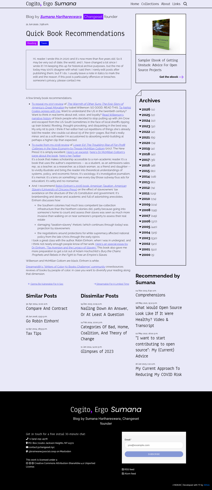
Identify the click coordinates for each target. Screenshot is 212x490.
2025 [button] (148, 115)
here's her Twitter (69, 155)
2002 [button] (149, 243)
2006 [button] (149, 221)
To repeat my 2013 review (47, 103)
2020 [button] (148, 143)
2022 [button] (148, 132)
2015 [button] (148, 171)
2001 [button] (149, 249)
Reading (31, 43)
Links (176, 3)
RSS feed (129, 469)
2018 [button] (148, 154)
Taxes (44, 43)
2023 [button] (148, 126)
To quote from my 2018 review (50, 144)
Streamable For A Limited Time (112, 284)
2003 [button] (149, 238)
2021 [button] (148, 137)
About (165, 3)
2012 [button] (148, 187)
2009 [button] (149, 204)
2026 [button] (148, 109)
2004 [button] (149, 232)
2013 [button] (148, 182)
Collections (150, 3)
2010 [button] (148, 199)
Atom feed (130, 473)
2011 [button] (148, 193)
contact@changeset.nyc (42, 447)
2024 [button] (148, 120)
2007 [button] (149, 215)
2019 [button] (148, 148)
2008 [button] (149, 210)
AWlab (207, 485)
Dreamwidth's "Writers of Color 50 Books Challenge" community (65, 266)
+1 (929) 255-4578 (38, 438)
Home (135, 3)
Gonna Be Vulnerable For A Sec (46, 284)
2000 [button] (147, 255)
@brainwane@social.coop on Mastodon (50, 451)
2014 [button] (148, 176)
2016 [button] (148, 165)
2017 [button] (148, 160)
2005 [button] (149, 227)
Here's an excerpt (77, 152)
